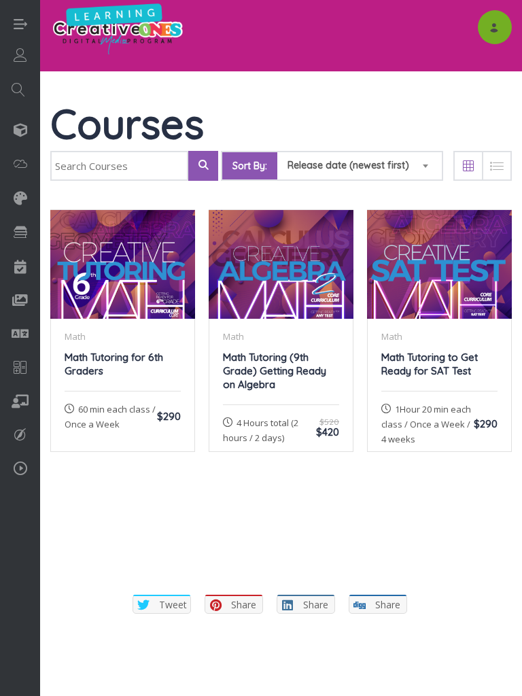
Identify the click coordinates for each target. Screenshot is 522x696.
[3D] (20, 131)
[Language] (20, 334)
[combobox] (359, 165)
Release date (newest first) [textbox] (348, 165)
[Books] (20, 234)
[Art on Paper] (20, 199)
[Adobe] (20, 166)
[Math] (20, 369)
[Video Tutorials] (20, 471)
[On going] (20, 402)
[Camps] (20, 268)
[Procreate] (20, 436)
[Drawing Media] (20, 301)
